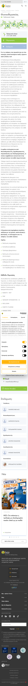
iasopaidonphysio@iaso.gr (12, 381)
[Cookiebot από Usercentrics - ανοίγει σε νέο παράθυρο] (20, 313)
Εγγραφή (12, 629)
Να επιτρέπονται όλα (14, 362)
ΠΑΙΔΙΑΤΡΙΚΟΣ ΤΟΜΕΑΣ (6, 12)
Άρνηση (14, 371)
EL (24, 1)
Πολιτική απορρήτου (14, 672)
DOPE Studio (14, 683)
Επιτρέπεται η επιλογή (14, 366)
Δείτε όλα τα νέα (9, 541)
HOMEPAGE (3, 10)
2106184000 (7, 2)
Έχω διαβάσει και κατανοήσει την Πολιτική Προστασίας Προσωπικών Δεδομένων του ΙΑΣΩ (14, 640)
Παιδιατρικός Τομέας (9, 17)
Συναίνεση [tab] (5, 317)
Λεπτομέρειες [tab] (14, 317)
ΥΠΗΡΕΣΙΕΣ (17, 10)
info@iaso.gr (15, 584)
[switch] (24, 346)
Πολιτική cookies (14, 675)
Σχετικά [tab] (23, 317)
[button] (14, 678)
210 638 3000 (11, 35)
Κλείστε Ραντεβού (10, 388)
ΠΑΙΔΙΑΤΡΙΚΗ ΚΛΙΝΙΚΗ (10, 10)
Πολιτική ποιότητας (14, 670)
